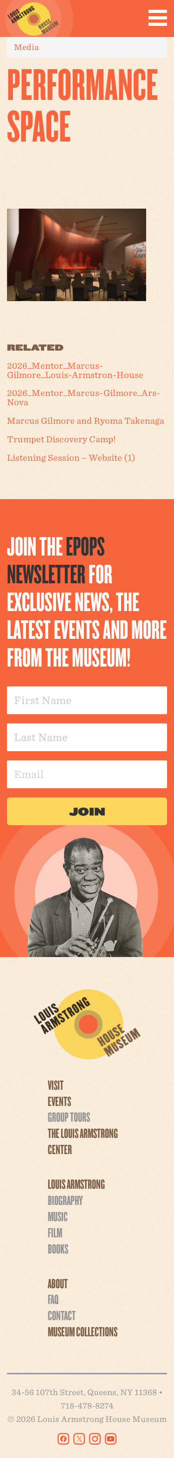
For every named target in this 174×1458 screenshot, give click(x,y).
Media (26, 47)
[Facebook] (63, 1439)
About (58, 1283)
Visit (56, 1084)
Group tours (69, 1116)
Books (58, 1248)
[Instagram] (95, 1439)
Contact (62, 1315)
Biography (65, 1200)
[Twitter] (79, 1439)
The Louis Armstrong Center (83, 1140)
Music (58, 1216)
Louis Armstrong (76, 1183)
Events (59, 1101)
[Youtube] (110, 1439)
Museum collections (82, 1331)
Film (55, 1232)
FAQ (53, 1299)
